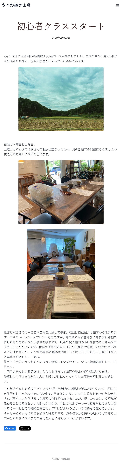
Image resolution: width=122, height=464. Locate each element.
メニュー (118, 5)
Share (11, 428)
